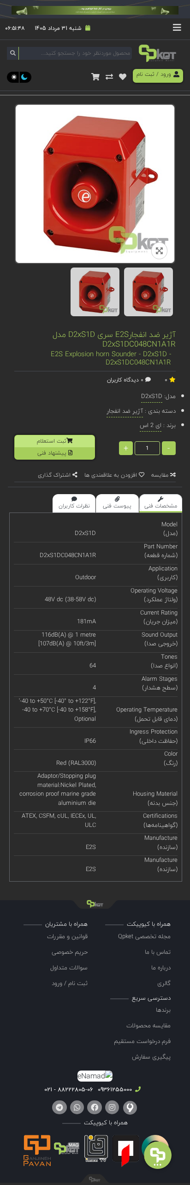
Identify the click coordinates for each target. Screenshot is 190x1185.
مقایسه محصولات (148, 1025)
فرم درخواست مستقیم (142, 1041)
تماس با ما (158, 952)
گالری (164, 983)
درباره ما (161, 968)
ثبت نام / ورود (70, 983)
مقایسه (160, 475)
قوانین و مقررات (67, 936)
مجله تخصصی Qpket (144, 936)
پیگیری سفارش (151, 1057)
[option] (95, 292)
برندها (163, 1010)
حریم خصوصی (70, 952)
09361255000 (114, 1089)
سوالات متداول (69, 968)
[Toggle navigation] (177, 29)
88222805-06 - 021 (68, 1089)
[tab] (160, 503)
